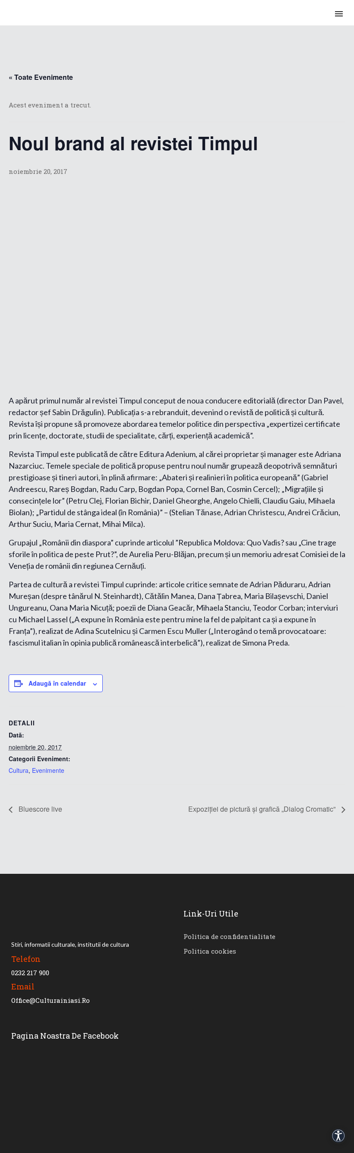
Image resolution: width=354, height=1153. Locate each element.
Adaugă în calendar (57, 683)
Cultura (18, 770)
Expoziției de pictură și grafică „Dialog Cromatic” (262, 809)
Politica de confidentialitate (229, 936)
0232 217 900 (30, 972)
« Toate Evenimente (41, 77)
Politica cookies (209, 951)
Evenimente (48, 770)
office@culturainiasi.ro (50, 1000)
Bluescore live (39, 809)
